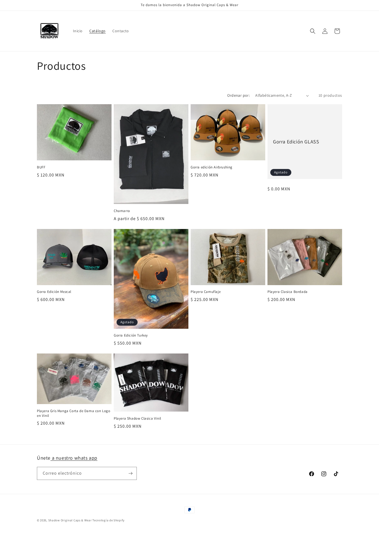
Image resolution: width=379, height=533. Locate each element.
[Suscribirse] (130, 473)
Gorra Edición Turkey (131, 335)
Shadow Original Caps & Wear (70, 520)
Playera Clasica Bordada (287, 292)
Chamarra (122, 211)
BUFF (41, 167)
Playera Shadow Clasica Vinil (137, 418)
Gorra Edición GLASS (296, 141)
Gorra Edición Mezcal (54, 292)
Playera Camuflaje (206, 292)
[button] (313, 31)
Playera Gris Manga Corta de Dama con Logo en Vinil (73, 413)
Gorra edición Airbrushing (212, 167)
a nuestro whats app (73, 458)
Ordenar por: (238, 95)
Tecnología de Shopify (108, 520)
